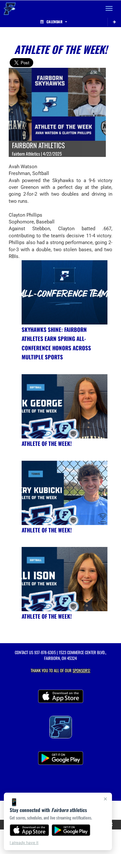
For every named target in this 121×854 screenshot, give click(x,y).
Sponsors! (81, 670)
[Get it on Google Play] (71, 830)
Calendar (54, 21)
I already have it (24, 842)
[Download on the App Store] (29, 830)
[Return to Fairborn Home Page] (9, 8)
